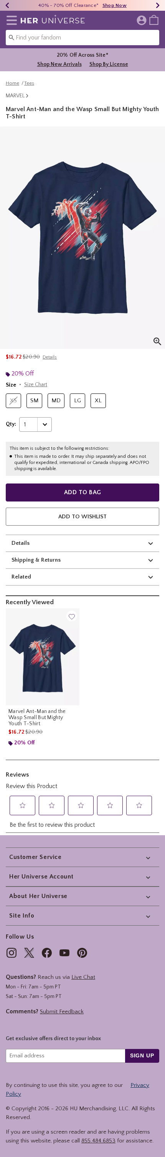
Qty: (11, 424)
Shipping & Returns (36, 560)
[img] (11, 953)
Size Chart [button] (35, 385)
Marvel (15, 96)
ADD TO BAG (82, 492)
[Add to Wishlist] (71, 616)
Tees (29, 83)
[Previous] (7, 5)
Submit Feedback (62, 1011)
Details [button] (50, 357)
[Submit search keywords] (11, 37)
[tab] (82, 237)
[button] (10, 20)
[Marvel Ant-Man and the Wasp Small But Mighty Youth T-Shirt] (42, 656)
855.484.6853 (98, 1140)
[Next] (157, 5)
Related (21, 577)
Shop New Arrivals (59, 64)
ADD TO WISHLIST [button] (82, 516)
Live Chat (83, 977)
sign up (142, 1055)
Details (21, 543)
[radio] (13, 400)
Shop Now (114, 5)
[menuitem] (154, 20)
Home (12, 83)
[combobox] (82, 37)
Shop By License (108, 64)
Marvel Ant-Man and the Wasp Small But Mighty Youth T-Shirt (37, 717)
